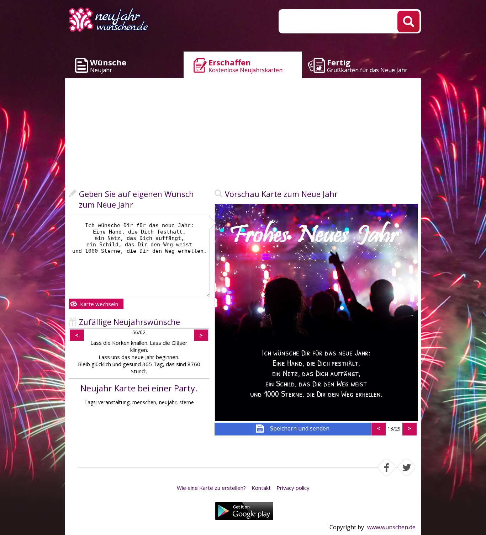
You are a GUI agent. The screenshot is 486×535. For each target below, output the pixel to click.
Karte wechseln (99, 303)
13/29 (394, 428)
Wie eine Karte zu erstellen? (211, 487)
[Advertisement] (243, 135)
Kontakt (261, 487)
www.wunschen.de (391, 527)
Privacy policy (293, 487)
